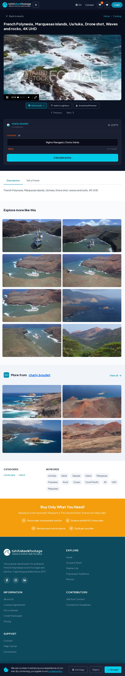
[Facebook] (7, 580)
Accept (114, 669)
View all (114, 375)
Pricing (7, 621)
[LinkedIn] (24, 580)
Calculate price (62, 157)
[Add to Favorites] (12, 249)
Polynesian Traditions (77, 573)
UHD (114, 482)
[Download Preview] (18, 249)
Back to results (16, 16)
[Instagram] (15, 580)
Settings (79, 669)
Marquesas (102, 475)
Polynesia (53, 482)
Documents (10, 651)
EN (80, 4)
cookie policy (55, 671)
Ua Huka (52, 475)
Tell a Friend (32, 180)
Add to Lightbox (61, 105)
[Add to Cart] (6, 249)
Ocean (76, 482)
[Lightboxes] (107, 5)
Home (107, 16)
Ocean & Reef (74, 562)
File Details (36, 105)
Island (22, 475)
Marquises (53, 488)
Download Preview (88, 105)
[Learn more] (19, 135)
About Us (9, 599)
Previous (58, 112)
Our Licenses (11, 610)
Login (117, 4)
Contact (89, 4)
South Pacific (92, 482)
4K (105, 482)
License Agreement (14, 604)
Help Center (10, 646)
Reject (96, 669)
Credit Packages (13, 615)
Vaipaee (76, 475)
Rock (65, 482)
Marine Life (72, 568)
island (88, 475)
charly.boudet (20, 123)
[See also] (47, 249)
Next (69, 112)
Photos (70, 579)
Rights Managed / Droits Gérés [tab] (62, 142)
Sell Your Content (75, 599)
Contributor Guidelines (78, 604)
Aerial (64, 475)
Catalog (117, 16)
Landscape (9, 475)
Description (13, 180)
